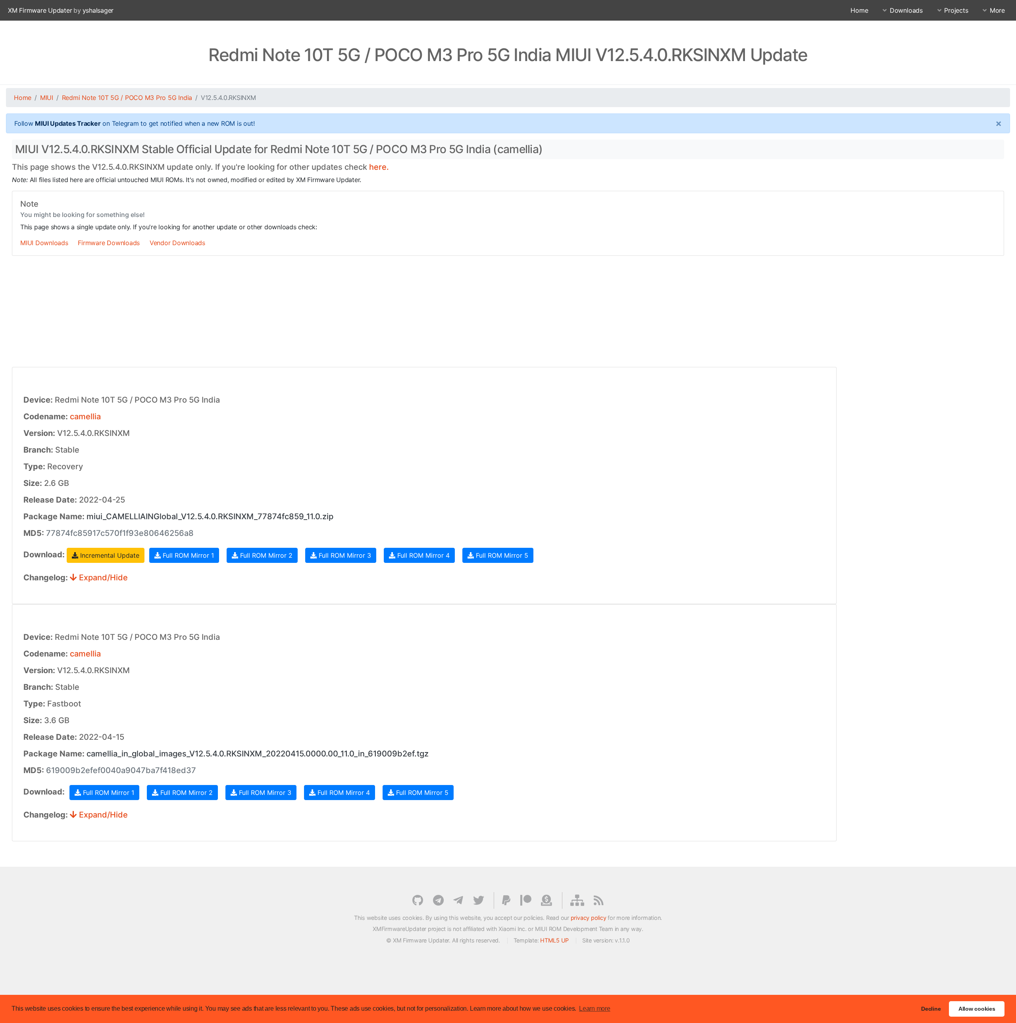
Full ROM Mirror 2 (265, 555)
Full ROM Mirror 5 (501, 555)
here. (379, 167)
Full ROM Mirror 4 (422, 555)
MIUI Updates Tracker (67, 123)
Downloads (906, 10)
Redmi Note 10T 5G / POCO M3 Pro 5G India (127, 98)
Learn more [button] (594, 1008)
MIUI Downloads (44, 243)
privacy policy (588, 917)
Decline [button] (931, 1009)
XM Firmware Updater (40, 10)
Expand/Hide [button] (102, 577)
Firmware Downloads (109, 243)
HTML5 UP (554, 940)
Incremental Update (108, 555)
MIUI (46, 98)
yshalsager (98, 10)
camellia (85, 416)
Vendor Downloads (177, 243)
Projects (956, 10)
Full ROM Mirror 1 (187, 555)
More (997, 10)
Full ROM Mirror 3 (344, 555)
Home (859, 10)
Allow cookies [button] (976, 1009)
